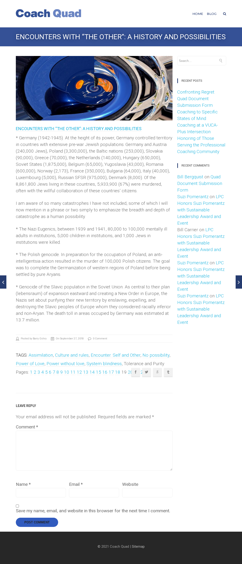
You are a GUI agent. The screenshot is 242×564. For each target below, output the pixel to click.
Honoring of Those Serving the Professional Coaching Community (201, 145)
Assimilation (41, 355)
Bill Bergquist (190, 176)
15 (98, 372)
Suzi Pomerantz (192, 196)
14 (92, 372)
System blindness (104, 363)
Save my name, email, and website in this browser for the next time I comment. (93, 510)
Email (76, 484)
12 (79, 372)
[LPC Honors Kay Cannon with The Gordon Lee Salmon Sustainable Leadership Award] (239, 282)
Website (130, 484)
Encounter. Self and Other (115, 355)
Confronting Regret (195, 92)
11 (73, 372)
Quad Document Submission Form (199, 183)
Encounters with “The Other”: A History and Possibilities (79, 128)
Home (197, 14)
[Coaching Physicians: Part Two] (3, 282)
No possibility (156, 355)
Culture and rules (72, 355)
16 (105, 372)
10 (66, 372)
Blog (211, 14)
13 (85, 372)
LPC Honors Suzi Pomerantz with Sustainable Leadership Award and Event (201, 210)
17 (111, 372)
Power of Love (30, 363)
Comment (27, 427)
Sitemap (138, 546)
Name (23, 484)
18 (117, 372)
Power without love (65, 363)
